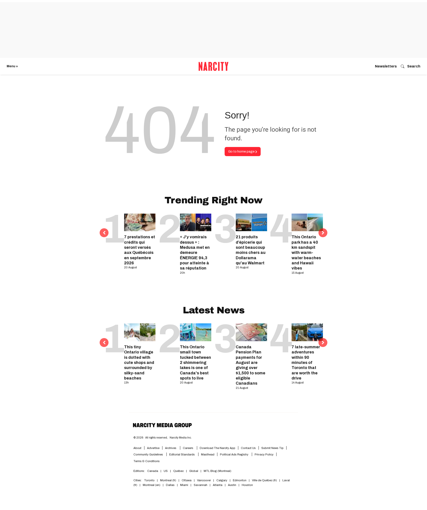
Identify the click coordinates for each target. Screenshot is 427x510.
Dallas (170, 485)
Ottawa (186, 480)
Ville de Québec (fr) (264, 480)
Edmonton (239, 480)
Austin (232, 485)
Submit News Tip (272, 448)
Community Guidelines (148, 454)
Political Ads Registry (234, 454)
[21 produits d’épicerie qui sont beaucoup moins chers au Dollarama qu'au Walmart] (251, 222)
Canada (152, 471)
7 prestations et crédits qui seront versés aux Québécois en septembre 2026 (139, 250)
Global (193, 471)
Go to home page (241, 151)
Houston (247, 485)
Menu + (12, 66)
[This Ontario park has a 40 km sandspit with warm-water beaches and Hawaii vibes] (307, 222)
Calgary (221, 480)
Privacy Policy (264, 454)
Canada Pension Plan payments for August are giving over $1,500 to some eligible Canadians (250, 365)
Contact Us (248, 448)
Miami (184, 485)
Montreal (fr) (168, 480)
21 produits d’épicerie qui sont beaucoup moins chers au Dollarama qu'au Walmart (251, 250)
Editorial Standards (182, 454)
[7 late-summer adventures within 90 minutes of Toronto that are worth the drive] (307, 332)
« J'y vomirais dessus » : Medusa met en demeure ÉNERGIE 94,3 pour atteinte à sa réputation (195, 252)
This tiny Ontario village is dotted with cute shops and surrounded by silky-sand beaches (139, 362)
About (137, 448)
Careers (188, 448)
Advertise (153, 448)
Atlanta (217, 485)
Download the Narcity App (217, 448)
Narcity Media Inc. (181, 437)
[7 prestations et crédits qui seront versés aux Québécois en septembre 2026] (139, 222)
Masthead (207, 454)
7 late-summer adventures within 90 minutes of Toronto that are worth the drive (306, 362)
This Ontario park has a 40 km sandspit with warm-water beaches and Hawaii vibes (306, 252)
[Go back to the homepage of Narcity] (213, 66)
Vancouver (204, 480)
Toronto (149, 480)
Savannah (200, 485)
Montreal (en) (151, 485)
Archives (170, 448)
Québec (178, 471)
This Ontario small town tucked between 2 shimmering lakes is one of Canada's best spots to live (195, 362)
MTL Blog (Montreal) (217, 471)
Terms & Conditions (146, 461)
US (166, 471)
